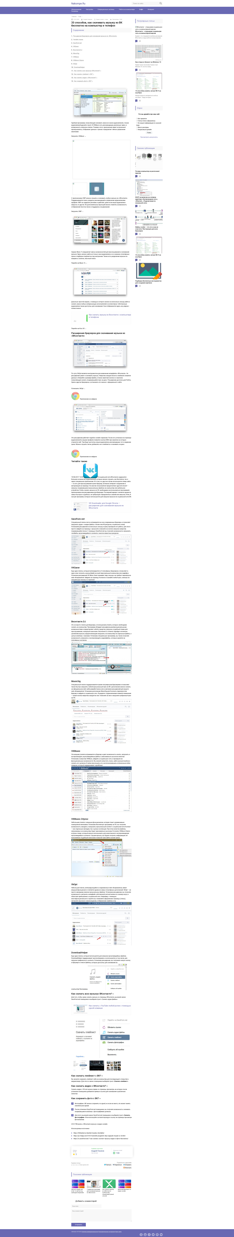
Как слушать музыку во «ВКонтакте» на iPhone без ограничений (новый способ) (108, 1193)
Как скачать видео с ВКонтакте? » (84, 78)
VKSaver (75, 46)
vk (161, 1234)
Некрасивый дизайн (145, 129)
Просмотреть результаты (149, 137)
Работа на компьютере (127, 9)
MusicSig (75, 53)
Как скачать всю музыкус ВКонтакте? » (86, 71)
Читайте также (77, 39)
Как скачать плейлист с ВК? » (82, 74)
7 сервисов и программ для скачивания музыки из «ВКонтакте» (93, 1191)
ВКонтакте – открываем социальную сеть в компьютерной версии (148, 32)
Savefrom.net (76, 43)
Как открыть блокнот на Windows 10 (148, 62)
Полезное (74, 11)
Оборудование (76, 9)
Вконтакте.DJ (76, 50)
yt (145, 1234)
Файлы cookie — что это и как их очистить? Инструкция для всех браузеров (146, 229)
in (157, 1234)
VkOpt (74, 64)
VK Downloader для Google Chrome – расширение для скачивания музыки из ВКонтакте (106, 505)
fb (149, 1234)
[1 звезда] (72, 1164)
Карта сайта (118, 1231)
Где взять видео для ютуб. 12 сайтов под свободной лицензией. (77, 1191)
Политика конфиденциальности (90, 1231)
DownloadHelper (78, 67)
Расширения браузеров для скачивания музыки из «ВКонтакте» (94, 36)
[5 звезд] (78, 1164)
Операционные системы (106, 9)
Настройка (89, 9)
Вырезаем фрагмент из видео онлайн (124, 1190)
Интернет (151, 9)
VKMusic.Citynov (77, 60)
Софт (141, 9)
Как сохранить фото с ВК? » (82, 81)
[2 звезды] (73, 1164)
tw (153, 1234)
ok (141, 1234)
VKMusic (75, 57)
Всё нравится (142, 118)
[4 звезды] (77, 1164)
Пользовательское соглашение (106, 1231)
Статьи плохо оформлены (146, 121)
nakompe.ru (78, 3)
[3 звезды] (75, 1164)
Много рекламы (143, 127)
